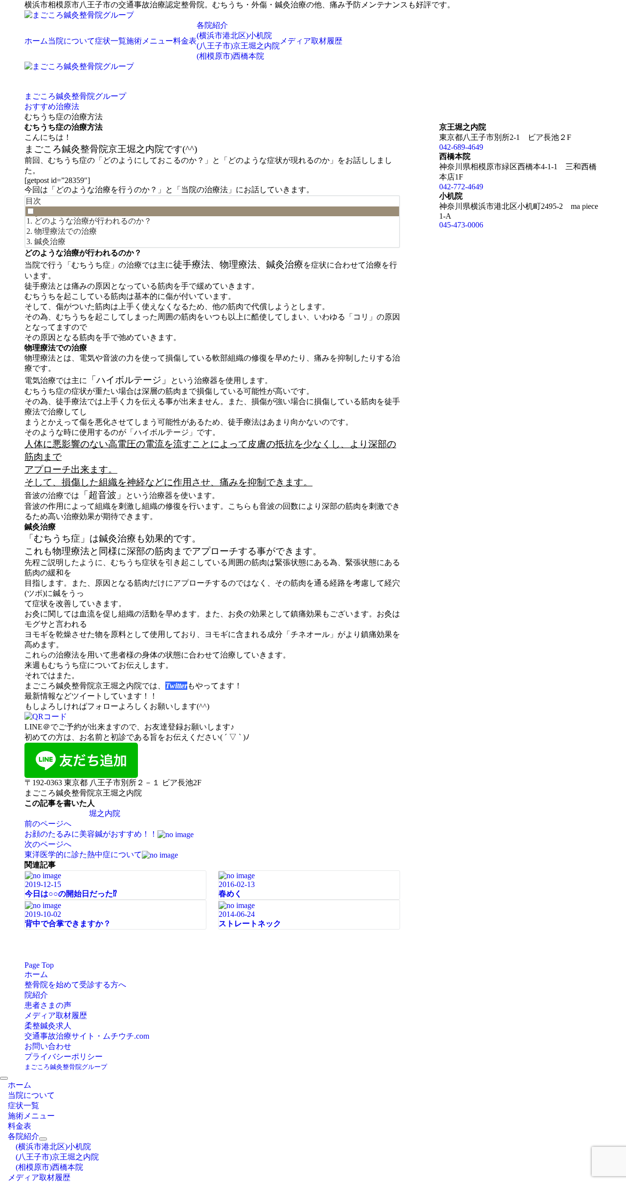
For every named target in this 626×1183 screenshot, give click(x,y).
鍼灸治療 (50, 241)
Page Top (39, 965)
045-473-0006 (461, 225)
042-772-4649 (461, 186)
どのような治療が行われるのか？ (93, 221)
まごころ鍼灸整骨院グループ (65, 1066)
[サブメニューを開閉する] (43, 1139)
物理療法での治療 (65, 231)
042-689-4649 (461, 147)
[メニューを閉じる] (4, 1078)
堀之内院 (104, 813)
